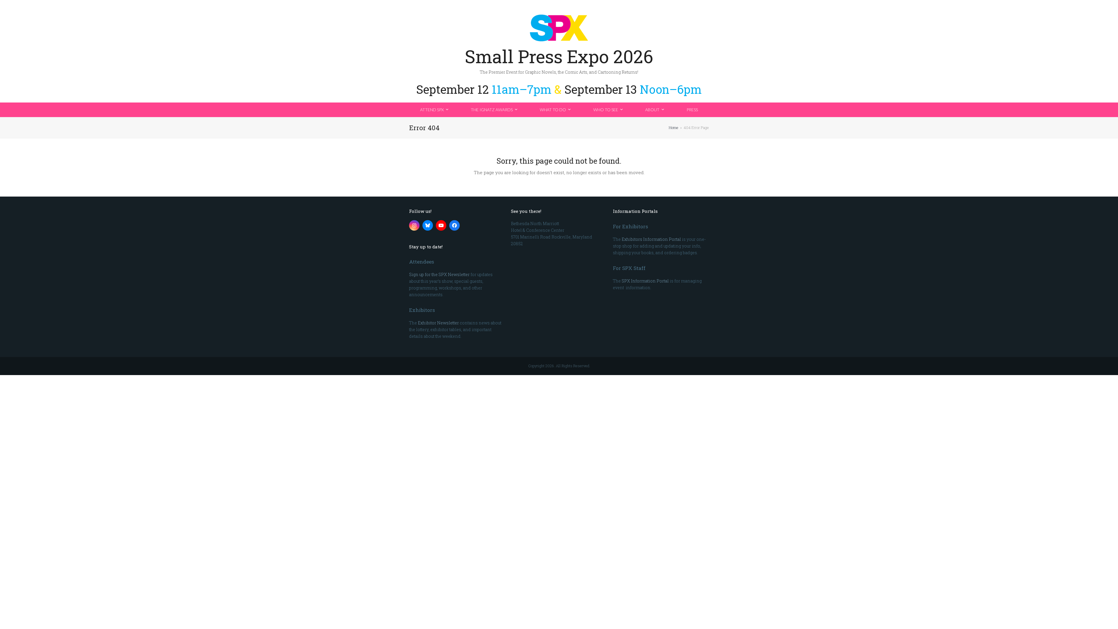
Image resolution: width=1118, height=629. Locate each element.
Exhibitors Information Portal (651, 239)
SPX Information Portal (645, 281)
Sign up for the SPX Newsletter (439, 274)
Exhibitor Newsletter (438, 323)
